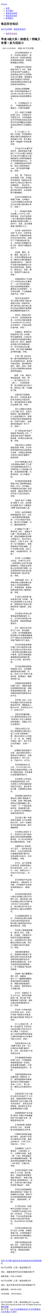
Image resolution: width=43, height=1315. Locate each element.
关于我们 (9, 11)
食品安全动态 (11, 16)
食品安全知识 (11, 13)
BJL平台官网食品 (18, 1309)
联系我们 (9, 18)
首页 (8, 8)
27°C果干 (13, 1312)
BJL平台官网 (6, 29)
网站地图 (5, 1307)
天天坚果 (5, 1312)
